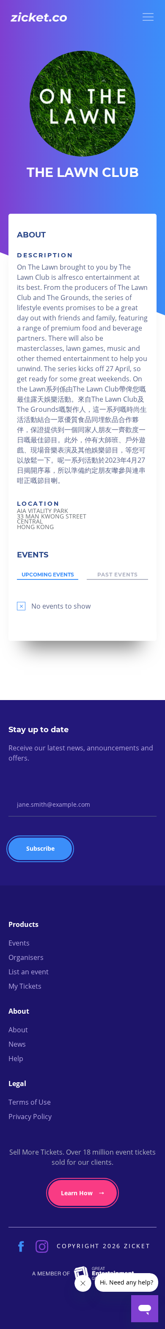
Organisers (26, 957)
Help (15, 1058)
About (18, 1029)
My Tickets (24, 986)
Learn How (77, 1193)
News (17, 1044)
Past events (117, 575)
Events (19, 943)
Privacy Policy (30, 1116)
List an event (28, 971)
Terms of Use (29, 1102)
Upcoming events (48, 575)
